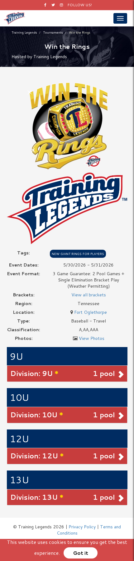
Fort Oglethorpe (90, 312)
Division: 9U (32, 373)
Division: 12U (35, 456)
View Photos (91, 338)
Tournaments (53, 32)
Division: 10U (34, 415)
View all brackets (88, 295)
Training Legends (24, 32)
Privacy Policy (82, 527)
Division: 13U (35, 497)
